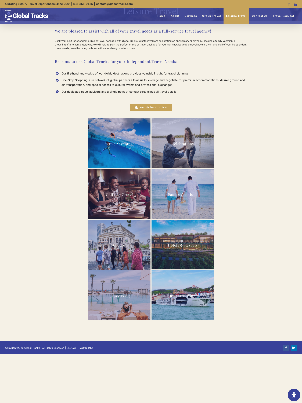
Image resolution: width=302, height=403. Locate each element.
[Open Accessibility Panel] (294, 395)
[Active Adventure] (119, 143)
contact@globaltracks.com (114, 4)
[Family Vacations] (183, 194)
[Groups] (119, 244)
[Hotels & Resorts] (183, 244)
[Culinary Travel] (119, 194)
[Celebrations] (183, 143)
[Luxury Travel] (119, 295)
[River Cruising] (183, 295)
